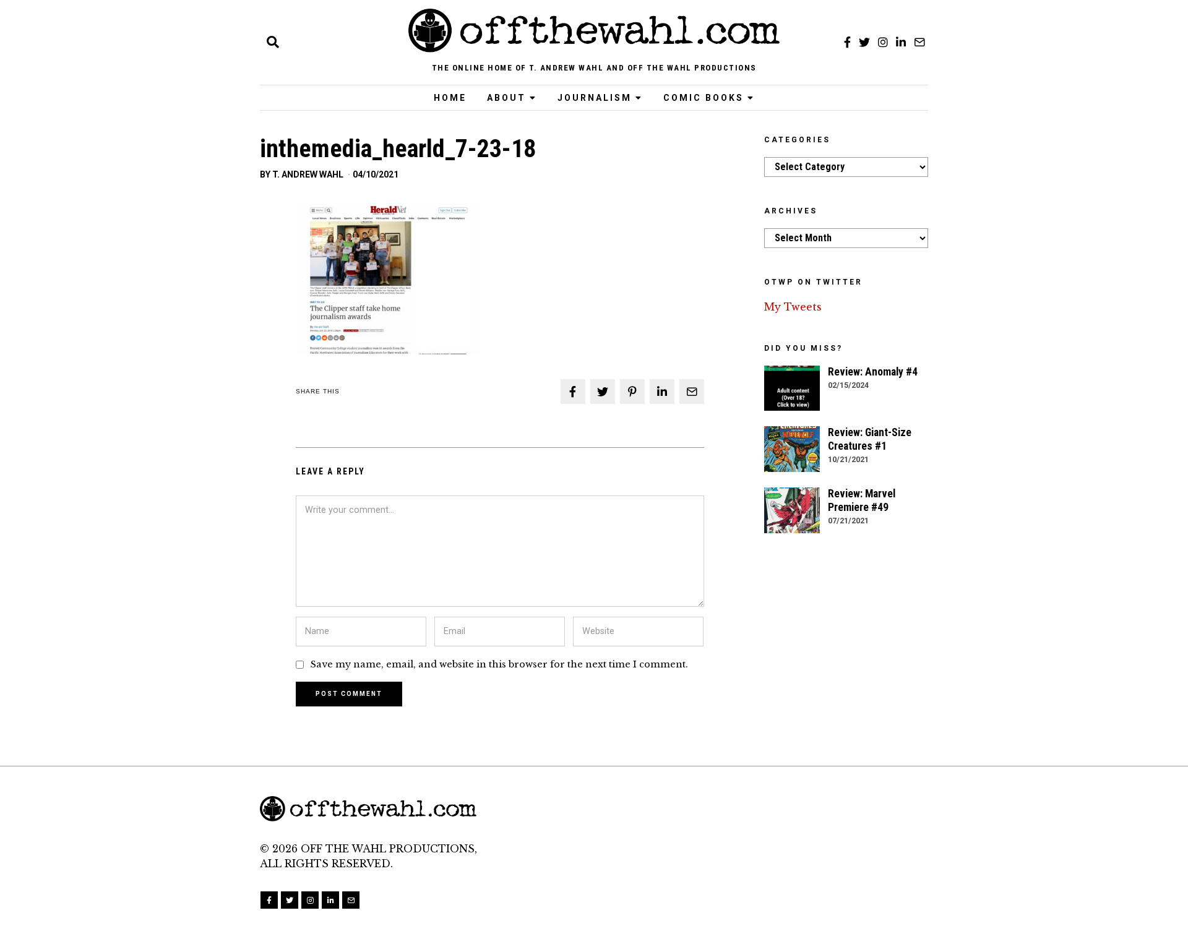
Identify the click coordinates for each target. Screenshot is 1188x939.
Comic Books (703, 98)
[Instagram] (883, 42)
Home (450, 98)
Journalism (594, 98)
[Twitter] (864, 42)
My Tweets (793, 307)
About (506, 98)
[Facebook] (847, 42)
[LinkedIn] (901, 42)
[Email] (919, 42)
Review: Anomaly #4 (873, 372)
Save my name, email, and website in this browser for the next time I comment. (499, 664)
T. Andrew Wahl (307, 174)
